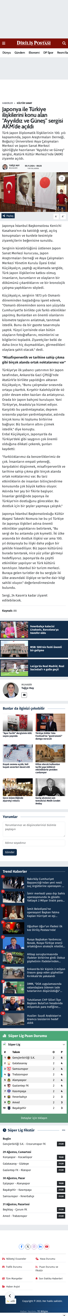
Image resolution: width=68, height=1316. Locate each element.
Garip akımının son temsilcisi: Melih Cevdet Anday (47, 801)
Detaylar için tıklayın (34, 1118)
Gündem (20, 52)
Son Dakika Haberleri (51, 1278)
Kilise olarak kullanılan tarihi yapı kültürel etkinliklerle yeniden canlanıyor (47, 768)
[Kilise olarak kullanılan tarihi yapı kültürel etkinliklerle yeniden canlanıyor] (50, 753)
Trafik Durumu (14, 1266)
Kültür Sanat (24, 103)
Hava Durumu (47, 1258)
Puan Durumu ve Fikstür (46, 1268)
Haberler (7, 103)
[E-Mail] (24, 695)
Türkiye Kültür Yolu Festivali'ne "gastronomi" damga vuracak (48, 736)
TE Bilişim (42, 1311)
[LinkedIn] (40, 1246)
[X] (28, 1246)
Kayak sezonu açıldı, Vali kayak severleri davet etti (16, 765)
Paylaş (9, 215)
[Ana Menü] (3, 43)
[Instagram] (34, 1246)
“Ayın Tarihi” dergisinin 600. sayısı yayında (17, 734)
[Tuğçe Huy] (11, 690)
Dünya (6, 52)
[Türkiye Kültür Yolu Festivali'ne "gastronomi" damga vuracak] (50, 722)
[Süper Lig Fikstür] (63, 1130)
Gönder (10, 852)
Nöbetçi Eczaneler (16, 1258)
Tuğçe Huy (27, 688)
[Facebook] (21, 1246)
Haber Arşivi (13, 1286)
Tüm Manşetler (14, 1278)
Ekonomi (34, 52)
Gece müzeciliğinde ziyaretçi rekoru (13, 799)
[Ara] (64, 43)
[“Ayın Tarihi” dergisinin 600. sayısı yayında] (18, 722)
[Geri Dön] (10, 1296)
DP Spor (48, 52)
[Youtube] (46, 1246)
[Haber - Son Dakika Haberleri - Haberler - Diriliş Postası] (34, 43)
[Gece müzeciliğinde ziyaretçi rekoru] (18, 787)
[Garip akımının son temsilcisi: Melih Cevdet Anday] (50, 787)
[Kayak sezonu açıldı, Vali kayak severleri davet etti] (18, 753)
